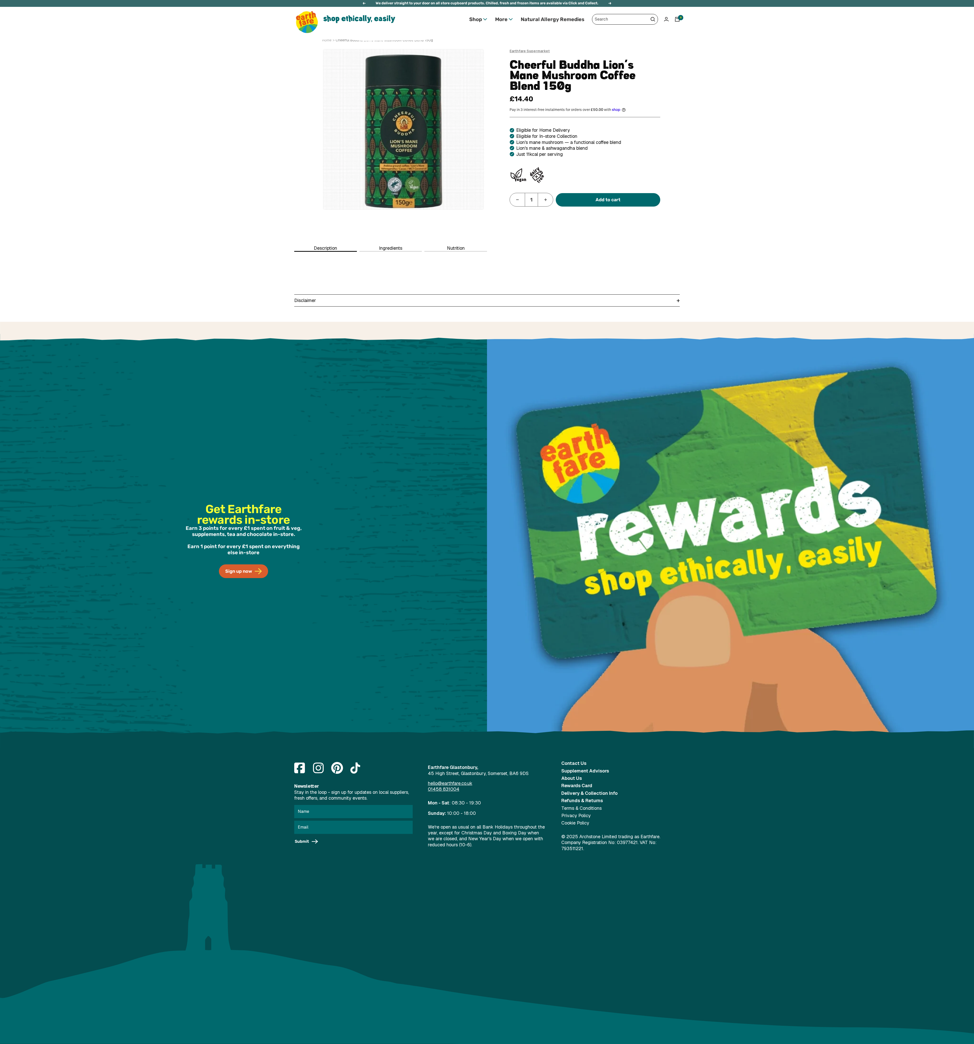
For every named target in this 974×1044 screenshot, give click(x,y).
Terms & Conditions (581, 808)
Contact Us (573, 763)
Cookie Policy (575, 823)
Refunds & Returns (582, 800)
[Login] (666, 19)
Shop (475, 19)
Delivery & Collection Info (589, 793)
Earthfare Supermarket (530, 51)
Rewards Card (576, 785)
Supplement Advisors (585, 771)
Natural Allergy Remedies (552, 19)
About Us (571, 778)
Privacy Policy (576, 815)
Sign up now (238, 571)
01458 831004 (443, 789)
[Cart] (677, 19)
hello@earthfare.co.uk (450, 783)
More (501, 19)
